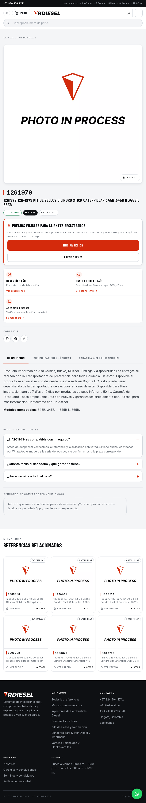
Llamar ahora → (15, 317)
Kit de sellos (27, 37)
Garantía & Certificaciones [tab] (99, 358)
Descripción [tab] (16, 358)
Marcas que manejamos (67, 705)
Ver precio (17, 608)
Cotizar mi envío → (87, 290)
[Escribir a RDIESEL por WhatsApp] (7, 338)
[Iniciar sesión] (129, 13)
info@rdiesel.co (110, 705)
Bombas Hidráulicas (64, 721)
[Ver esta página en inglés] (6, 13)
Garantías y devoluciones (19, 769)
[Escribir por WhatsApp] (137, 794)
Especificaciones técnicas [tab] (52, 358)
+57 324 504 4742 (14, 3)
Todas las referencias (65, 699)
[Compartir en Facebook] (15, 338)
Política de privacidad (17, 781)
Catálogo (10, 37)
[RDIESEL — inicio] (47, 12)
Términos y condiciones (18, 775)
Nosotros (9, 764)
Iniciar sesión (73, 245)
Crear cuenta (73, 257)
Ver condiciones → (17, 290)
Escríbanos (107, 722)
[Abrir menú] (139, 13)
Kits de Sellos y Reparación (69, 727)
